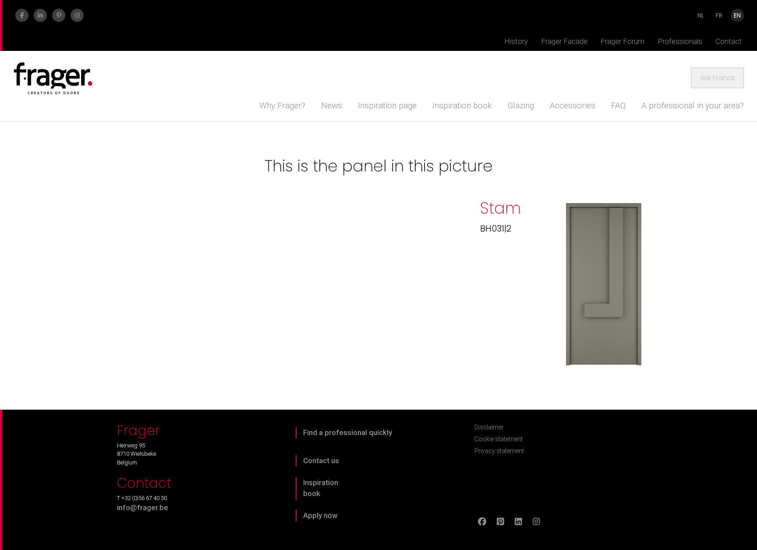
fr (719, 15)
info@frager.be (142, 507)
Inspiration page (387, 105)
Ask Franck (717, 78)
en (737, 15)
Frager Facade (564, 41)
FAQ (618, 105)
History (516, 41)
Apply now (320, 515)
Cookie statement (498, 439)
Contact (728, 41)
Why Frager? (282, 105)
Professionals (680, 41)
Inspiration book (462, 105)
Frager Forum (622, 41)
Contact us (321, 460)
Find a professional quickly (347, 432)
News (331, 105)
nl (700, 15)
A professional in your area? (692, 105)
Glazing (521, 105)
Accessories (572, 105)
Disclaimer (489, 427)
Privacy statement (499, 450)
